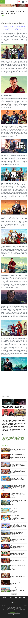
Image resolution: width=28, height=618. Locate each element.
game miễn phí (15, 437)
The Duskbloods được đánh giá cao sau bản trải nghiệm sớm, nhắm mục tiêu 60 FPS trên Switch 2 (19, 407)
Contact (15, 614)
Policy (17, 612)
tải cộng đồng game (14, 439)
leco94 (2, 15)
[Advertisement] (14, 384)
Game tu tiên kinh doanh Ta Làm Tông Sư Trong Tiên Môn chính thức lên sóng (17, 510)
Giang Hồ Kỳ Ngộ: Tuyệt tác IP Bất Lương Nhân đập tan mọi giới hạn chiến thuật (18, 471)
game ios (3, 436)
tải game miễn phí (9, 437)
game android (20, 436)
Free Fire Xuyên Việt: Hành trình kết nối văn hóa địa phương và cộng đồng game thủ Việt (17, 532)
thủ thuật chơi (8, 439)
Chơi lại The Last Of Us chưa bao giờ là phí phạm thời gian (14, 28)
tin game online (17, 438)
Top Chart (10, 597)
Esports (18, 599)
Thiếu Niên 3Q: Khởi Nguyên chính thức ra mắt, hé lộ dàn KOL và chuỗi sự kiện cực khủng (17, 494)
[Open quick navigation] (26, 9)
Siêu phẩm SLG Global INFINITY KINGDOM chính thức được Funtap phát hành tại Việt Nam (17, 464)
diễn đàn (19, 439)
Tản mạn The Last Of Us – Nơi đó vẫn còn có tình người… (14, 26)
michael (22, 439)
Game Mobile (22, 597)
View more (14, 594)
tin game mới (12, 438)
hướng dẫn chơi (6, 438)
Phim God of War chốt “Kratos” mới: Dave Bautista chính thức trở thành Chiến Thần (7, 417)
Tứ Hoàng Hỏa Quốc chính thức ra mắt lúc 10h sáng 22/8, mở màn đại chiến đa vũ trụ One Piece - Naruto (18, 525)
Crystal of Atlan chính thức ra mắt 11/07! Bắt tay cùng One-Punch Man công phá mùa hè (17, 546)
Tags (3, 434)
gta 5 (23, 438)
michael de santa (5, 440)
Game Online (11, 599)
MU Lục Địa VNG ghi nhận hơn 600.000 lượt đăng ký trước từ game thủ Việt (17, 582)
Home (4, 597)
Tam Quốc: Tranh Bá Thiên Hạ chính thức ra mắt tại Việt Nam (19, 417)
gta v (21, 438)
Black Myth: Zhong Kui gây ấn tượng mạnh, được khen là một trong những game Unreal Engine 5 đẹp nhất (7, 407)
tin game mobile (15, 436)
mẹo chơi (3, 439)
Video (16, 597)
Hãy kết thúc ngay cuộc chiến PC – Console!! (12, 29)
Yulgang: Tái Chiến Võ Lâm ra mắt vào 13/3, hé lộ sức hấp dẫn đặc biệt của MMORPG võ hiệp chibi (17, 589)
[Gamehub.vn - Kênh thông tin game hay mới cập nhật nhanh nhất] (2, 1)
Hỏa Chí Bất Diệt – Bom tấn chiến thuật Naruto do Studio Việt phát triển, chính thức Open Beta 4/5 (17, 553)
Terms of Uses (12, 612)
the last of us (21, 437)
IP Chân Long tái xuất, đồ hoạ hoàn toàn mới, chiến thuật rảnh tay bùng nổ (17, 539)
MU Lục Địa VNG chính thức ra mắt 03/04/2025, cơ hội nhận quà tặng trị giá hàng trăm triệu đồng (18, 575)
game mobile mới (9, 436)
